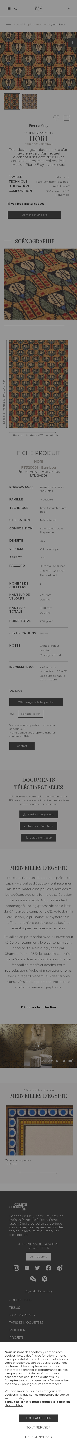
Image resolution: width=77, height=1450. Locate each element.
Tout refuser (38, 1427)
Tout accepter (38, 1418)
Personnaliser (38, 1437)
